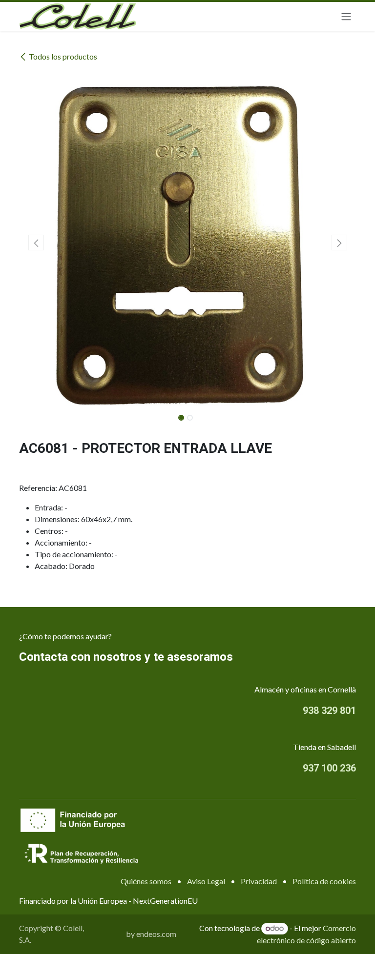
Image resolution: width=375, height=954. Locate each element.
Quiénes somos (146, 881)
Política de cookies (324, 881)
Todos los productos (63, 56)
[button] (36, 242)
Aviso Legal (206, 881)
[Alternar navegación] (346, 17)
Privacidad (259, 881)
